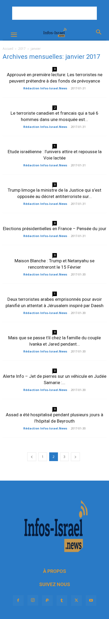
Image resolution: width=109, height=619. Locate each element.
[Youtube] (91, 600)
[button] (13, 35)
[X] (76, 600)
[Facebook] (18, 600)
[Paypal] (47, 600)
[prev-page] (31, 456)
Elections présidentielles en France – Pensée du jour (54, 228)
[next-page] (75, 456)
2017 (22, 48)
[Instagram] (33, 600)
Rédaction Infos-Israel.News (45, 88)
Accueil (8, 48)
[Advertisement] (54, 13)
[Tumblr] (62, 600)
